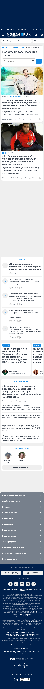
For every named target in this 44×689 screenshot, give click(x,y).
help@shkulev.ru (27, 616)
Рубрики (6, 507)
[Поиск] (30, 35)
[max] (28, 584)
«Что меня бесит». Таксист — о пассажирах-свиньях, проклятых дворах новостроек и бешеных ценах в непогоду (21, 104)
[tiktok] (33, 584)
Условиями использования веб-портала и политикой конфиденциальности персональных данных (22, 634)
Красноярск (7, 48)
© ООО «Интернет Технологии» (22, 674)
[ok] (22, 584)
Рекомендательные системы (22, 648)
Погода (31, 30)
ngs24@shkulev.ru (32, 611)
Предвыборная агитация (13, 547)
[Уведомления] (36, 35)
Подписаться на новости (13, 495)
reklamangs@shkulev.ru (33, 621)
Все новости (19, 48)
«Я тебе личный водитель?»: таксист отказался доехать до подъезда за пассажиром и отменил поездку (19, 160)
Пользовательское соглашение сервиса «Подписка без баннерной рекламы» (22, 652)
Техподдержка (9, 542)
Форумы (39, 30)
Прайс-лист (7, 518)
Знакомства (21, 30)
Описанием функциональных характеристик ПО (22, 632)
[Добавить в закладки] (40, 119)
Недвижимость (7, 30)
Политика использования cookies (22, 645)
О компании (7, 524)
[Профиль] (41, 35)
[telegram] (10, 584)
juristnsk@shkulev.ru (25, 614)
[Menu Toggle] (2, 35)
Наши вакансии (9, 536)
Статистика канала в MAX (14, 553)
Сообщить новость (11, 501)
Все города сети (9, 559)
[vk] (16, 584)
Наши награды (9, 530)
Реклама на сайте (10, 513)
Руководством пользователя (22, 631)
